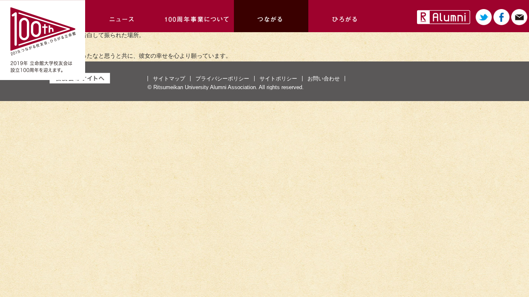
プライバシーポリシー (222, 78)
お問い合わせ (323, 78)
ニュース (122, 16)
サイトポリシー (278, 78)
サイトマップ (169, 78)
